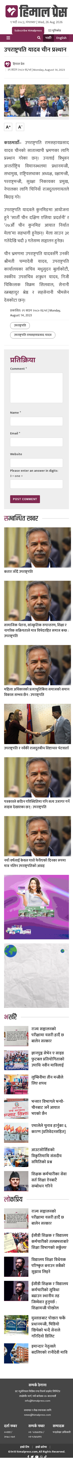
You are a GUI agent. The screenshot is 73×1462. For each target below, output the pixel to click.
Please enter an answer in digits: (34, 470)
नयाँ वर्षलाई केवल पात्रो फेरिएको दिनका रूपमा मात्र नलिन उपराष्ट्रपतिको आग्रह (35, 863)
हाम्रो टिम (24, 1447)
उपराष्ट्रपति (20, 325)
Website (16, 454)
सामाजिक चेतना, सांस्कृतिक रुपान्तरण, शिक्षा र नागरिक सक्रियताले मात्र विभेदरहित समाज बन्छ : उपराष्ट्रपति (36, 630)
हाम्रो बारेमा (41, 1447)
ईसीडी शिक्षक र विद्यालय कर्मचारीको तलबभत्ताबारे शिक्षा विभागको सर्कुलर (50, 1241)
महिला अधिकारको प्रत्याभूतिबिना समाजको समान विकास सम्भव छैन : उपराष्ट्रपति (36, 692)
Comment (18, 369)
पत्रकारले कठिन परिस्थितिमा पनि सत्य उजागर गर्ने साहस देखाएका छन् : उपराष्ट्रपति (37, 804)
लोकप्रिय (13, 1199)
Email (15, 433)
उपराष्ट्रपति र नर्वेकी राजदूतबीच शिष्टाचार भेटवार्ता (36, 748)
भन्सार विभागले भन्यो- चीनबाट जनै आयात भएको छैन (47, 1107)
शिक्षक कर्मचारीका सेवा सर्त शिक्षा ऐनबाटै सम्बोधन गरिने (49, 1180)
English (61, 38)
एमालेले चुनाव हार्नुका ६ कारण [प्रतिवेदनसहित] (49, 1128)
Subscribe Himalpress (28, 30)
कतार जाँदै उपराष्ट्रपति (18, 572)
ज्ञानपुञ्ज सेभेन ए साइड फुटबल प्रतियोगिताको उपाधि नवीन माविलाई (47, 1059)
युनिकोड (56, 30)
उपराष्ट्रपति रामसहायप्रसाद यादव (33, 335)
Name (15, 412)
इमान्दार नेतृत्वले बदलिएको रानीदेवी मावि (49, 1349)
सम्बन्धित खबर (21, 518)
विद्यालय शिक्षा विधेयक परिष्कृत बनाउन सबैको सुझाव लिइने (48, 1265)
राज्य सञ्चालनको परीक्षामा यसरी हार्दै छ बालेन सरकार (47, 1035)
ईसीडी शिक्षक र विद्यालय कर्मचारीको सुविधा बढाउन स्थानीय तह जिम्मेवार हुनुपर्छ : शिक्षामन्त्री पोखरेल (49, 1295)
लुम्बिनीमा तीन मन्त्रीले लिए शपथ (47, 1080)
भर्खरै (48, 38)
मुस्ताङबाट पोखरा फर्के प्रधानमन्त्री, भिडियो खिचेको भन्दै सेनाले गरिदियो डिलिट (48, 1327)
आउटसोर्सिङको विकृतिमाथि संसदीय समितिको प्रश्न (46, 1155)
